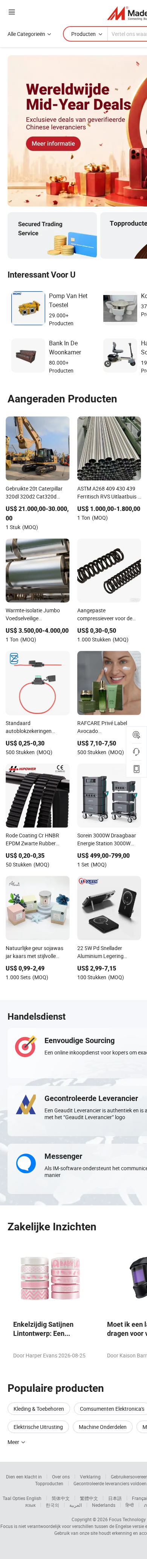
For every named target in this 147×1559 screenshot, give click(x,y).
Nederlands (103, 1505)
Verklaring (90, 1477)
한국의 (52, 1505)
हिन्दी (130, 1505)
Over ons (61, 1477)
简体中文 (61, 1498)
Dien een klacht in (24, 1477)
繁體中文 (89, 1498)
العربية (75, 1505)
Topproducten (49, 1483)
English (33, 1498)
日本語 (115, 1498)
